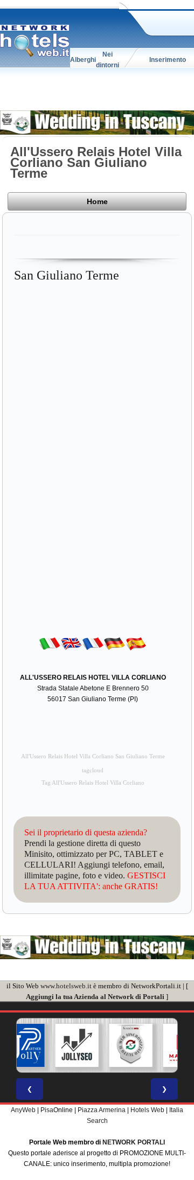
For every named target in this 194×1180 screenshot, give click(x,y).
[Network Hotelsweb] (35, 41)
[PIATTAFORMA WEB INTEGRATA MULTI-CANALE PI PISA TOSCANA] (131, 1045)
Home (97, 201)
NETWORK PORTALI (133, 1142)
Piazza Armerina (102, 1110)
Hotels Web (147, 1110)
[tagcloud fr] (92, 643)
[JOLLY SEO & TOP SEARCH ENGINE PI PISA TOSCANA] (77, 1045)
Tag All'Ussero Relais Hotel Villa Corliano (92, 783)
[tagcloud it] (49, 643)
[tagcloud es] (136, 643)
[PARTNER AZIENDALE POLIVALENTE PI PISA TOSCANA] (23, 1045)
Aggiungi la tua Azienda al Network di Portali (95, 997)
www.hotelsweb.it (66, 986)
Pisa (46, 1110)
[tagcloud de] (114, 643)
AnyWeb (23, 1110)
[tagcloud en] (71, 643)
